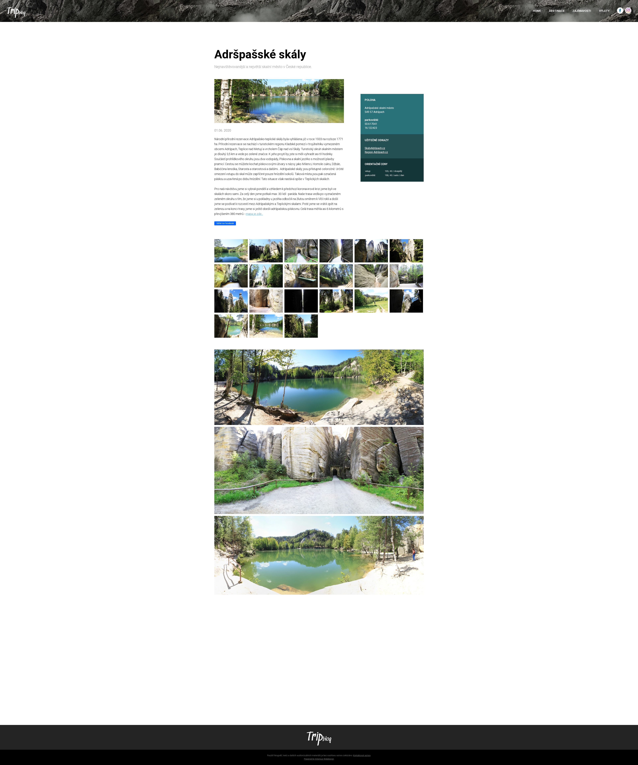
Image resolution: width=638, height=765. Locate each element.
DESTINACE (557, 10)
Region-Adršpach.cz (376, 152)
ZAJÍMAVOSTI (582, 10)
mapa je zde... (254, 214)
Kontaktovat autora (362, 755)
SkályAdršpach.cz (375, 148)
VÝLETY (604, 10)
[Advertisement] (314, 670)
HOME (537, 10)
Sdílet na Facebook (225, 223)
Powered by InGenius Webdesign (319, 759)
